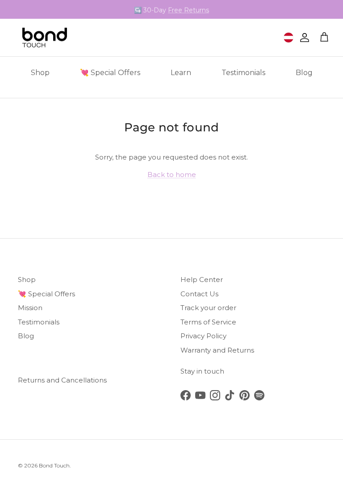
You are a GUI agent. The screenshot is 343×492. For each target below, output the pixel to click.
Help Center (201, 279)
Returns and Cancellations (62, 380)
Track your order (208, 307)
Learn (181, 72)
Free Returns (188, 10)
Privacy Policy (203, 336)
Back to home (171, 174)
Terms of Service (208, 322)
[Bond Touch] (44, 38)
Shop (40, 72)
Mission (30, 307)
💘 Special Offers (110, 72)
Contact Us (199, 294)
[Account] (303, 37)
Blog (304, 72)
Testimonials (243, 72)
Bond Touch (54, 465)
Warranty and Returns (217, 350)
